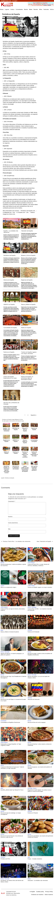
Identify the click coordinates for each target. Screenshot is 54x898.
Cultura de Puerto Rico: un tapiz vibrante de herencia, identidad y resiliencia (38, 565)
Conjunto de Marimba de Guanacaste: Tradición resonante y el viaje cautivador (12, 767)
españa (2, 477)
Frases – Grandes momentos (35, 859)
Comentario (11, 501)
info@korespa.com (6, 1)
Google (13, 419)
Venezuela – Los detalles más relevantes (38, 880)
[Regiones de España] (29, 272)
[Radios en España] (29, 320)
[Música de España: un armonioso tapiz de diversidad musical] (29, 369)
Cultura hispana (31, 562)
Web (9, 529)
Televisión (30, 697)
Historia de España (8, 280)
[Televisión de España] (29, 223)
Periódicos (3, 857)
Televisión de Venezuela (33, 699)
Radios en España (26, 327)
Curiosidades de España (10, 327)
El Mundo (9, 96)
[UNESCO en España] (11, 297)
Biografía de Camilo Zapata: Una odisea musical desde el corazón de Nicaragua (39, 790)
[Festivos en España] (11, 344)
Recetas (2, 562)
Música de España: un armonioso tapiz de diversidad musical (27, 378)
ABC (8, 67)
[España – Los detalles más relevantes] (11, 223)
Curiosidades (3, 720)
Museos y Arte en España (28, 255)
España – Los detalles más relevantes (6, 429)
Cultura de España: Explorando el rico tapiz (10, 377)
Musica (29, 607)
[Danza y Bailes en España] (29, 297)
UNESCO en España (9, 304)
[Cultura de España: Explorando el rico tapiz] (11, 369)
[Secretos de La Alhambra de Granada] (11, 395)
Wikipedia (17, 419)
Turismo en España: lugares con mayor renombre (28, 352)
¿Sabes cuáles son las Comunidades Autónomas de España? (25, 469)
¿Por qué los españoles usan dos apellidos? (34, 468)
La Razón (9, 109)
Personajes (34, 607)
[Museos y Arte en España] (29, 248)
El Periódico (10, 121)
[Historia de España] (11, 272)
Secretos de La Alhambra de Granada (15, 467)
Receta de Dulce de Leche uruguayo (37, 722)
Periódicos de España (9, 255)
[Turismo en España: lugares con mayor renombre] (29, 344)
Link (33, 210)
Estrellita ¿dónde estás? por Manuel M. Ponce (12, 790)
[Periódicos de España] (11, 248)
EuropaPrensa (10, 175)
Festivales (30, 630)
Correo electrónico (13, 522)
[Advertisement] (47, 35)
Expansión (9, 148)
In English (14, 1)
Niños (2, 788)
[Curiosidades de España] (11, 320)
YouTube (21, 419)
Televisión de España (27, 231)
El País (8, 54)
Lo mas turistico (31, 585)
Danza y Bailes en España (28, 304)
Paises (29, 878)
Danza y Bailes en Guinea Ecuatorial (10, 631)
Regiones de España (26, 280)
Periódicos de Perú (5, 859)
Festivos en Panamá (33, 813)
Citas (29, 857)
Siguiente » (34, 415)
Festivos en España (8, 352)
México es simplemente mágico (8, 587)
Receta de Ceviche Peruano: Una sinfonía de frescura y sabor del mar (12, 836)
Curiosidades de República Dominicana (10, 722)
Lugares (2, 585)
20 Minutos (10, 162)
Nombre (10, 516)
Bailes (2, 630)
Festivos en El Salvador (33, 631)
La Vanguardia (10, 81)
